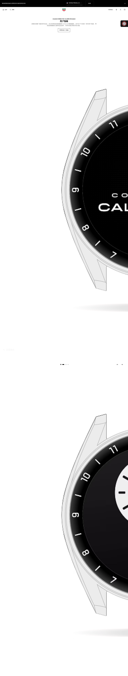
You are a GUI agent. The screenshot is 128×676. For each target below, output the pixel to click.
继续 (91, 3)
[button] (120, 9)
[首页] (64, 9)
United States (73, 3)
